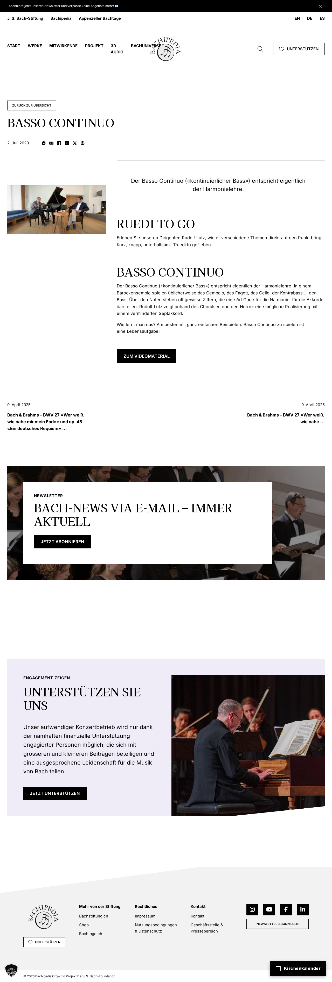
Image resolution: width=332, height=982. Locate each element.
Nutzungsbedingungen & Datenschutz (156, 928)
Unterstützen (303, 48)
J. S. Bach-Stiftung (25, 18)
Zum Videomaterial (146, 356)
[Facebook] (59, 144)
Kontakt (197, 916)
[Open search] (260, 49)
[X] (75, 144)
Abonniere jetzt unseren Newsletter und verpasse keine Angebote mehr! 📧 (64, 6)
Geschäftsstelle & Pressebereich (207, 928)
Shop (84, 924)
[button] (11, 970)
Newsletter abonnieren (278, 924)
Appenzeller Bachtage (100, 18)
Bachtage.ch (90, 933)
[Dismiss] (320, 5)
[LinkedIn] (67, 144)
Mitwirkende (63, 45)
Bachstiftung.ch (93, 916)
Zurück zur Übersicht (31, 105)
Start (13, 45)
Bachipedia (61, 18)
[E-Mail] (51, 144)
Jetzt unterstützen (55, 793)
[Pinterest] (82, 144)
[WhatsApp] (43, 144)
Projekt (94, 45)
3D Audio (117, 48)
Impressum (145, 916)
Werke (35, 45)
